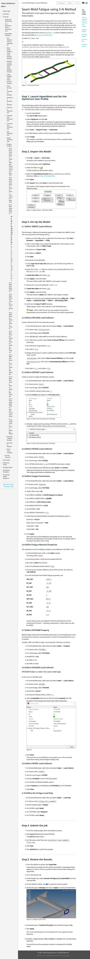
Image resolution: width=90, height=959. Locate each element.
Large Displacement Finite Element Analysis (9, 79)
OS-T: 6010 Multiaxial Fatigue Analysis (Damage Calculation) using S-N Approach (11, 162)
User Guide (6, 460)
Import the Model (85, 30)
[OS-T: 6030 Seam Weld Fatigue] (61, 3)
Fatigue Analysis (9, 145)
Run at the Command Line (8, 27)
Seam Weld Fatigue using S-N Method (12, 230)
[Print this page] (86, 4)
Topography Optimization (9, 118)
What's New (6, 11)
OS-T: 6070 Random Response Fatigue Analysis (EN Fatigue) (11, 341)
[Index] (82, 5)
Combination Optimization (9, 126)
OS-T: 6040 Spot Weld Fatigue (10, 287)
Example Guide (7, 467)
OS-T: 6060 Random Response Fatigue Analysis (11, 320)
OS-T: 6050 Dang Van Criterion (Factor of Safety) (11, 302)
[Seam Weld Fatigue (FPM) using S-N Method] (71, 3)
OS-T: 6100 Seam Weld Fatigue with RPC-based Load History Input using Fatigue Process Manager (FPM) (11, 416)
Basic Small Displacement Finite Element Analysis (9, 53)
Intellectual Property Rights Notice (47, 955)
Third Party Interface (9, 451)
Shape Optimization (9, 139)
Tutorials (5, 17)
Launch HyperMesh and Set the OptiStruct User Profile (85, 21)
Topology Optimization (9, 110)
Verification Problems (6, 471)
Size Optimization (9, 133)
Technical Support (64, 955)
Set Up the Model (85, 35)
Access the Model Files (8, 20)
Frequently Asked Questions (6, 476)
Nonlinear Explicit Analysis (9, 438)
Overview (6, 14)
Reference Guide (6, 463)
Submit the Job (85, 40)
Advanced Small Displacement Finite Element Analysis (9, 66)
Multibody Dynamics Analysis (10, 101)
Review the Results (85, 45)
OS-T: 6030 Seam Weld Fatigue (10, 209)
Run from (10, 41)
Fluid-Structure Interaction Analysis (9, 90)
